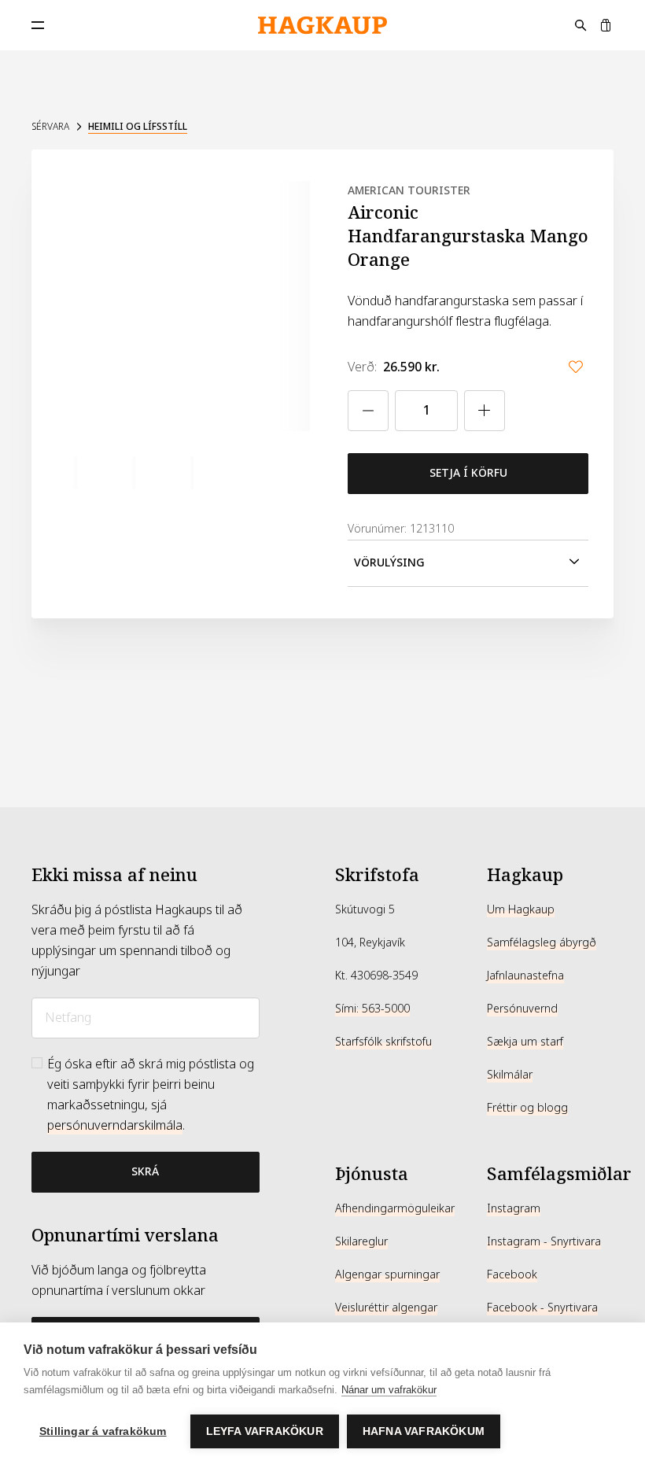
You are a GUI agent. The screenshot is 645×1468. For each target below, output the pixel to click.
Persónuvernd (522, 1008)
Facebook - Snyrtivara (542, 1307)
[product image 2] (118, 472)
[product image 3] (177, 472)
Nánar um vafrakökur (389, 1390)
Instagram (513, 1208)
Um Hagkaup (521, 909)
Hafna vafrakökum (424, 1431)
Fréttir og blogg (527, 1108)
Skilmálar (510, 1075)
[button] (468, 563)
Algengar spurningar (387, 1274)
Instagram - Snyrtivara (544, 1241)
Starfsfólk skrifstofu (383, 1041)
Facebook (512, 1274)
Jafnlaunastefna (525, 975)
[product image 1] (60, 472)
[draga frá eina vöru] (368, 410)
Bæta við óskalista (576, 366)
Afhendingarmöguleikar (395, 1208)
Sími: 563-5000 (372, 1008)
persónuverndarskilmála (114, 1125)
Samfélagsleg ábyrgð (541, 942)
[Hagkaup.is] (322, 26)
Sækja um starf (525, 1041)
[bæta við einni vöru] (484, 410)
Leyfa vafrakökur (264, 1431)
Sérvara (50, 127)
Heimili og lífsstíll (137, 127)
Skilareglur (361, 1241)
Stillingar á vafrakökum (103, 1431)
